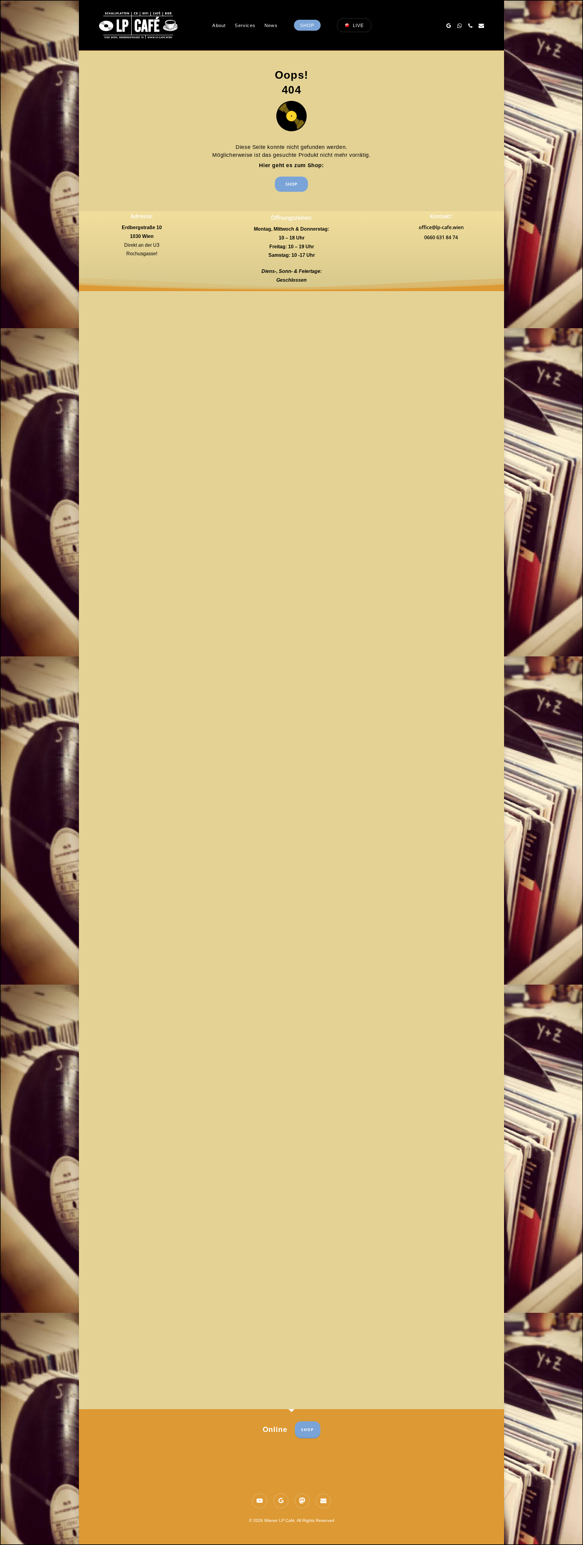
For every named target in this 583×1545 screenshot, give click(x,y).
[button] (291, 184)
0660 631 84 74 (441, 237)
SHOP (307, 1429)
